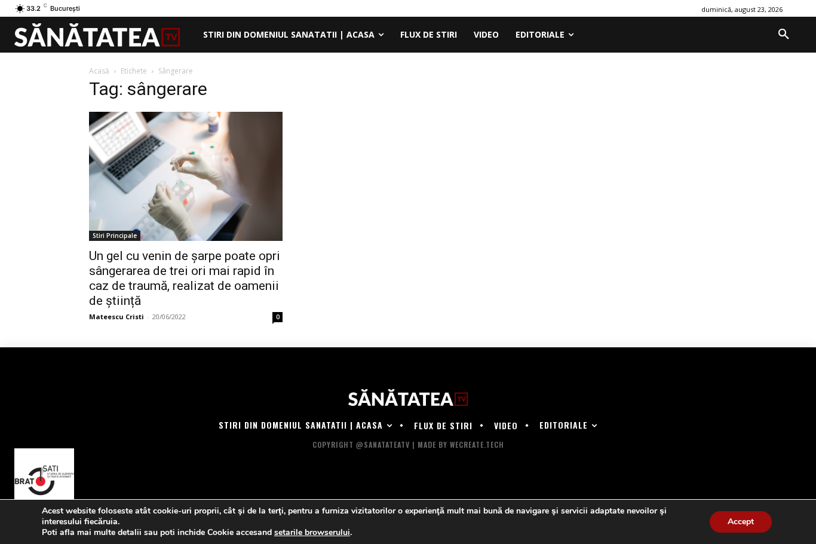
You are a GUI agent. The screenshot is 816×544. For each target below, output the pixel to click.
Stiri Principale (115, 235)
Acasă (99, 71)
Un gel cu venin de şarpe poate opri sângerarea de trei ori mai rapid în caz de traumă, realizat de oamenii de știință (184, 278)
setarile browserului (312, 532)
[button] (784, 35)
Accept (741, 521)
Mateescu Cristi (116, 316)
